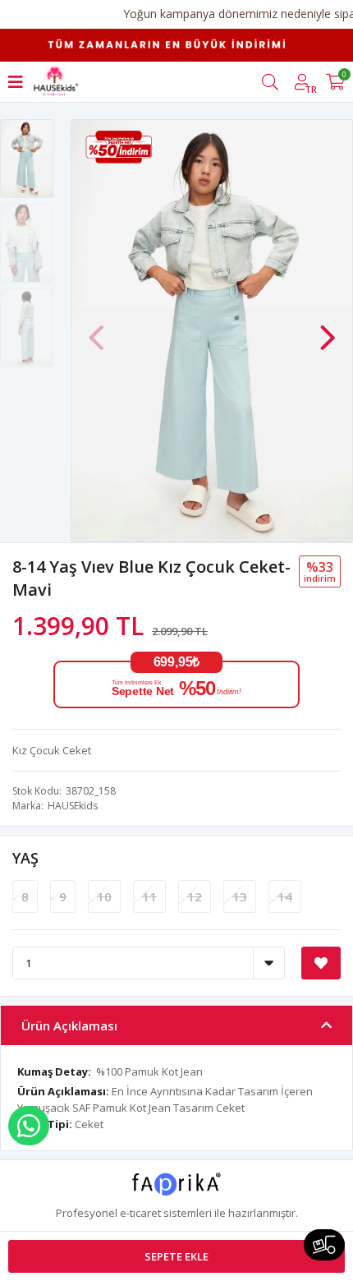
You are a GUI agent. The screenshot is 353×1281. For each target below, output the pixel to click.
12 (194, 896)
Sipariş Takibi (324, 1244)
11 (149, 896)
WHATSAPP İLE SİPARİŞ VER (28, 1125)
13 (239, 896)
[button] (327, 329)
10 (104, 896)
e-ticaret (140, 1212)
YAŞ (25, 858)
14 (284, 896)
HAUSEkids (73, 806)
